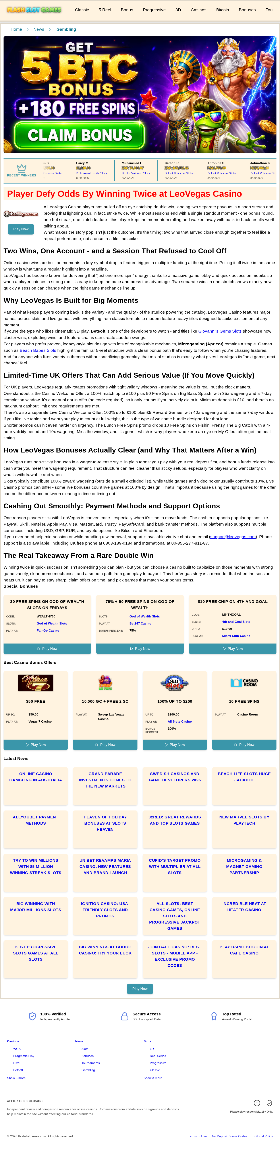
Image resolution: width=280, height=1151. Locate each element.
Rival (16, 1063)
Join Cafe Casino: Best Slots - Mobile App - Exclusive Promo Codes (174, 956)
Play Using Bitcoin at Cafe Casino (244, 950)
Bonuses (247, 10)
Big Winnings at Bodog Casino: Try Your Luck (105, 950)
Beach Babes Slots (38, 350)
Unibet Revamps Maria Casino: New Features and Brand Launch (105, 866)
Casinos (199, 10)
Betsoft (18, 1070)
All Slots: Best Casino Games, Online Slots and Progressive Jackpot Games (174, 916)
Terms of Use (197, 1136)
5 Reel (105, 10)
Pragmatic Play (23, 1056)
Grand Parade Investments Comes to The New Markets (105, 780)
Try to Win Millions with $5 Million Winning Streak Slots (36, 866)
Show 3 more (153, 1078)
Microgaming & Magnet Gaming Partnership (244, 866)
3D (178, 10)
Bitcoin (222, 10)
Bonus (127, 10)
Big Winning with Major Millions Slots (35, 906)
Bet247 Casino (140, 623)
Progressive (154, 10)
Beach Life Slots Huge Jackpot (244, 777)
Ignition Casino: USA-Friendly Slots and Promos (105, 909)
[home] (36, 17)
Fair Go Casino (48, 630)
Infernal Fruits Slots (85, 173)
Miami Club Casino (236, 636)
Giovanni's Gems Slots (220, 331)
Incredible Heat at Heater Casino (244, 906)
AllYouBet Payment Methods (35, 820)
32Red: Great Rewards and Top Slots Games (175, 820)
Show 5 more (16, 1078)
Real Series (158, 1056)
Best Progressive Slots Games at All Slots (35, 953)
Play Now (21, 229)
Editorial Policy (263, 1136)
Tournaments (90, 1063)
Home (16, 29)
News (38, 29)
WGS (17, 1049)
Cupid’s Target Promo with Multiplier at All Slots (175, 866)
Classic (82, 10)
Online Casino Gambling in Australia (35, 777)
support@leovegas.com (233, 536)
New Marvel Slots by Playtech (244, 820)
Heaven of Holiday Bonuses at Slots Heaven (105, 823)
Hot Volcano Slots (129, 173)
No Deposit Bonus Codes (229, 1136)
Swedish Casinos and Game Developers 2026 (175, 777)
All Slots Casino (180, 721)
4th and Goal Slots (236, 621)
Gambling (88, 1070)
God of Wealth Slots (52, 623)
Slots (84, 1049)
